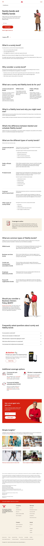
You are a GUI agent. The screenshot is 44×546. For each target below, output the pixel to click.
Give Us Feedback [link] (18, 515)
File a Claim (31, 507)
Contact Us (17, 507)
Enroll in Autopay (32, 513)
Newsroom (17, 511)
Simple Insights (11, 433)
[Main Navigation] (3, 1)
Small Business (5, 5)
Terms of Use (21, 537)
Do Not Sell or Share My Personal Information (26, 539)
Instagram (31, 528)
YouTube (31, 532)
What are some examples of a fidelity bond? (11, 335)
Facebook (31, 524)
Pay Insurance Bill (32, 511)
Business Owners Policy (6, 305)
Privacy (9, 537)
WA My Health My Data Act (6, 539)
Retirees (17, 528)
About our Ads (4, 537)
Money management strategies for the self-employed (32, 462)
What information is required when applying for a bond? (13, 338)
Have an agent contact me (7, 30)
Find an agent (10, 417)
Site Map (31, 537)
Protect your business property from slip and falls (10, 462)
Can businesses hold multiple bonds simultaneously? (12, 344)
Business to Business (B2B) (20, 513)
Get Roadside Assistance (33, 509)
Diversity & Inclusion (19, 526)
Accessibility (26, 537)
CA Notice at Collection (15, 539)
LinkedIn (31, 530)
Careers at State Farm (19, 524)
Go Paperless (32, 515)
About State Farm (18, 509)
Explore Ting (10, 360)
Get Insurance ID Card (33, 517)
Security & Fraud (14, 537)
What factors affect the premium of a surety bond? (12, 341)
